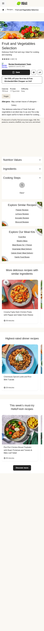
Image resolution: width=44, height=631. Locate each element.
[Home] (3, 9)
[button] (22, 169)
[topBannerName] (22, 17)
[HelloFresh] (22, 3)
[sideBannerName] (22, 140)
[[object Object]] (33, 72)
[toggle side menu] (3, 3)
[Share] (39, 72)
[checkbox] (3, 59)
